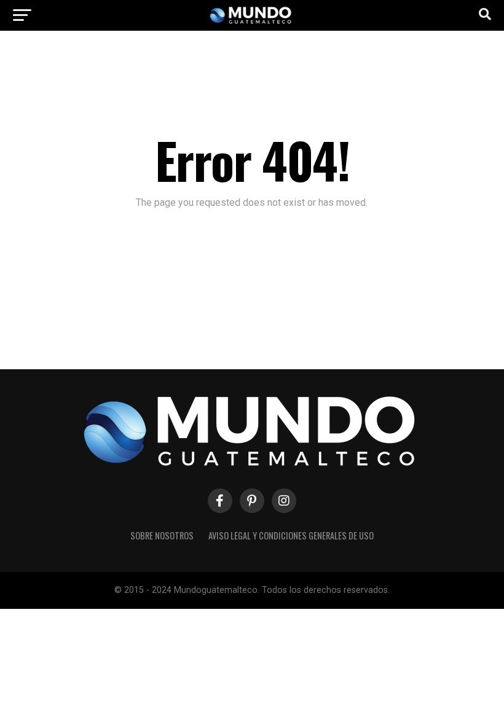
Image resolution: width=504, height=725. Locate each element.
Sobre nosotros (162, 535)
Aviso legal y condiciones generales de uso (291, 535)
